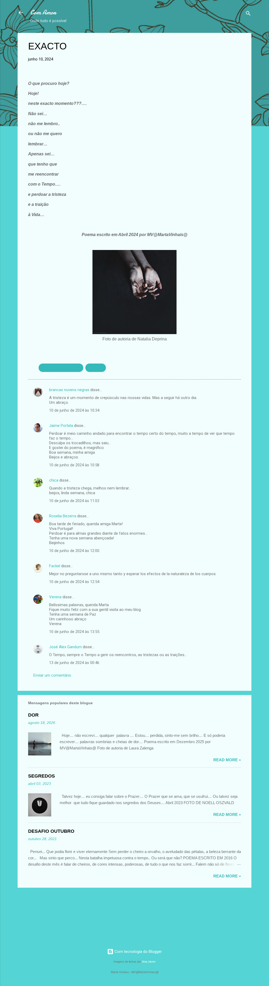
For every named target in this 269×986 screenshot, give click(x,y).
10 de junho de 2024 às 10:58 (74, 465)
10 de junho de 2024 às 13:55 (74, 631)
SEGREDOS (41, 776)
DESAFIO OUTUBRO (51, 831)
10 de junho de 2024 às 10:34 (74, 410)
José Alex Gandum (65, 647)
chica (53, 480)
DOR (33, 715)
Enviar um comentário (52, 675)
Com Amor (43, 12)
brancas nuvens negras (69, 389)
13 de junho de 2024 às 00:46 (74, 662)
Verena (55, 597)
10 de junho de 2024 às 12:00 (74, 550)
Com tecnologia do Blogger (137, 951)
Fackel (54, 566)
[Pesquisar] (248, 14)
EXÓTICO (96, 367)
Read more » (227, 760)
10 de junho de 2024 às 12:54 (74, 581)
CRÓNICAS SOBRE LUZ (61, 367)
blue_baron (149, 961)
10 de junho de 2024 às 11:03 (74, 500)
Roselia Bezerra (62, 516)
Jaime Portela (61, 425)
